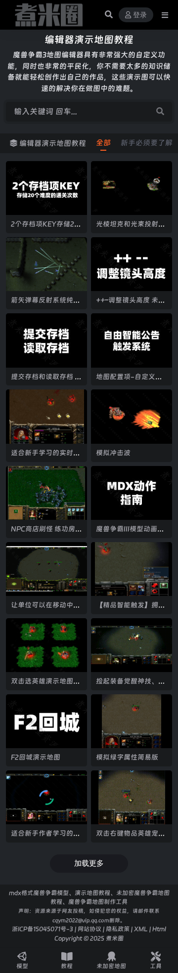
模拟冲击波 (113, 453)
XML (141, 928)
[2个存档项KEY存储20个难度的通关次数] (46, 188)
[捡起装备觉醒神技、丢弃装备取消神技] (131, 645)
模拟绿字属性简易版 (127, 757)
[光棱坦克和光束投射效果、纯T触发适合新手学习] (131, 188)
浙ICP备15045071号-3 (42, 928)
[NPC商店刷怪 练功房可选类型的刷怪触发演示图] (46, 493)
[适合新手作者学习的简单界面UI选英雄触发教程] (46, 797)
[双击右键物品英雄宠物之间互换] (131, 797)
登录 (140, 15)
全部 (103, 142)
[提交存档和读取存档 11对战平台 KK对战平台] (46, 340)
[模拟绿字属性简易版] (131, 721)
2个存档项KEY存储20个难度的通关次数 (45, 228)
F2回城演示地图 (35, 757)
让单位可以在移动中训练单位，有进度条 (45, 609)
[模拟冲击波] (131, 416)
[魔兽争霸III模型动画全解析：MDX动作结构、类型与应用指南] (131, 493)
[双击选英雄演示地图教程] (46, 645)
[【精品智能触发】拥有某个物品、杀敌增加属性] (131, 569)
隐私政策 (118, 928)
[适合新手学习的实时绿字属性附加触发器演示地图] (46, 416)
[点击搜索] (160, 112)
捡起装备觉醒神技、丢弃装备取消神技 (130, 685)
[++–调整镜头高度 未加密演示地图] (131, 264)
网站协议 (89, 928)
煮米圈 (115, 938)
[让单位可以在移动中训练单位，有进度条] (46, 569)
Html (159, 928)
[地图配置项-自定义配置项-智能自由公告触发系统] (131, 340)
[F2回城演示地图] (46, 721)
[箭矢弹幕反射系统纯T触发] (46, 264)
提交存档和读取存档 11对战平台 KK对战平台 (46, 381)
